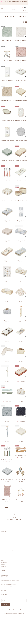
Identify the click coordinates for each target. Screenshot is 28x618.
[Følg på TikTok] (17, 609)
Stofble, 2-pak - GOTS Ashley (21, 100)
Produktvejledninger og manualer (7, 548)
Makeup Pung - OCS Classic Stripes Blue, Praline (7, 320)
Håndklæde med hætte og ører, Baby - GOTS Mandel (7, 100)
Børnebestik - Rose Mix (7, 180)
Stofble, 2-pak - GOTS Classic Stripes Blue (7, 480)
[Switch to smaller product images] (26, 22)
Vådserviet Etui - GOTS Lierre (21, 280)
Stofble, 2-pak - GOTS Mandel (7, 240)
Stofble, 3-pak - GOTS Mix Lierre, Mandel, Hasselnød (7, 260)
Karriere (3, 564)
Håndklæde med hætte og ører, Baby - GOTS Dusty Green (7, 40)
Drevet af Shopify (20, 613)
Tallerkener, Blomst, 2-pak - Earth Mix (7, 120)
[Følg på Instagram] (6, 609)
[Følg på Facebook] (2, 609)
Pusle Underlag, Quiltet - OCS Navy (21, 420)
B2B (2, 554)
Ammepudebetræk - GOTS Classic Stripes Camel (7, 360)
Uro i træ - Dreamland (7, 60)
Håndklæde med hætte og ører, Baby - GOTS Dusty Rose (21, 60)
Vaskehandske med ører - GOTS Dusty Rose (7, 500)
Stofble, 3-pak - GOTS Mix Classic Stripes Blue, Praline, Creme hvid (21, 260)
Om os (2, 560)
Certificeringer (4, 562)
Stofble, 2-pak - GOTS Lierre (7, 200)
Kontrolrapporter (4, 552)
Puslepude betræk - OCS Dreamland (7, 80)
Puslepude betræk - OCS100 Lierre (7, 140)
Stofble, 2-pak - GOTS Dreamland (20, 80)
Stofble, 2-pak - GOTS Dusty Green (7, 160)
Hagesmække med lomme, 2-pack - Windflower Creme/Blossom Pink (21, 120)
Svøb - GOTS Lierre (21, 340)
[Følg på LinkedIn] (21, 609)
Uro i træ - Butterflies (20, 499)
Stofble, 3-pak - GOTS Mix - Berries (20, 380)
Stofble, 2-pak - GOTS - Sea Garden (20, 440)
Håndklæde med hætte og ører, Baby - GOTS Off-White (21, 40)
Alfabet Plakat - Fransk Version (7, 280)
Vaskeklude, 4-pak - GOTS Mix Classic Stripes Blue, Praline (7, 220)
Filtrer (5, 22)
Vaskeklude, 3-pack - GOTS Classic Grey (20, 140)
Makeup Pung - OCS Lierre (20, 400)
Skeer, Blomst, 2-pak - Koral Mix (20, 455)
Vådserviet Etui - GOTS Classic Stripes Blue (21, 240)
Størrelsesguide (4, 566)
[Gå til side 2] (21, 506)
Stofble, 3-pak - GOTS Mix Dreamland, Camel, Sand (7, 340)
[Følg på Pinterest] (9, 609)
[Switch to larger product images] (23, 22)
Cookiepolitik (4, 546)
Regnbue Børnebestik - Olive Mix (7, 460)
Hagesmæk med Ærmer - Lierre (21, 300)
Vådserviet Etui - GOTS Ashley (7, 300)
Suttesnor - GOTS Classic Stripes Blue (7, 440)
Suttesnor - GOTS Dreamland (7, 380)
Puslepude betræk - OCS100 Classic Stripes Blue (20, 220)
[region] (14, 518)
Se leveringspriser (14, 521)
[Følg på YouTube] (13, 609)
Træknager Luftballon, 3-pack (21, 479)
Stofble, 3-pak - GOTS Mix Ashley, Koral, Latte (21, 160)
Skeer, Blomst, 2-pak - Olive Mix (7, 400)
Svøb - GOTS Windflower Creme (21, 180)
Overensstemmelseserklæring (7, 550)
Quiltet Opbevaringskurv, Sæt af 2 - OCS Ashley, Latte (21, 200)
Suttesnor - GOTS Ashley (21, 320)
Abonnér (6, 604)
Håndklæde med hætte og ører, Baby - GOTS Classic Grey (7, 420)
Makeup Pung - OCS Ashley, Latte (20, 360)
